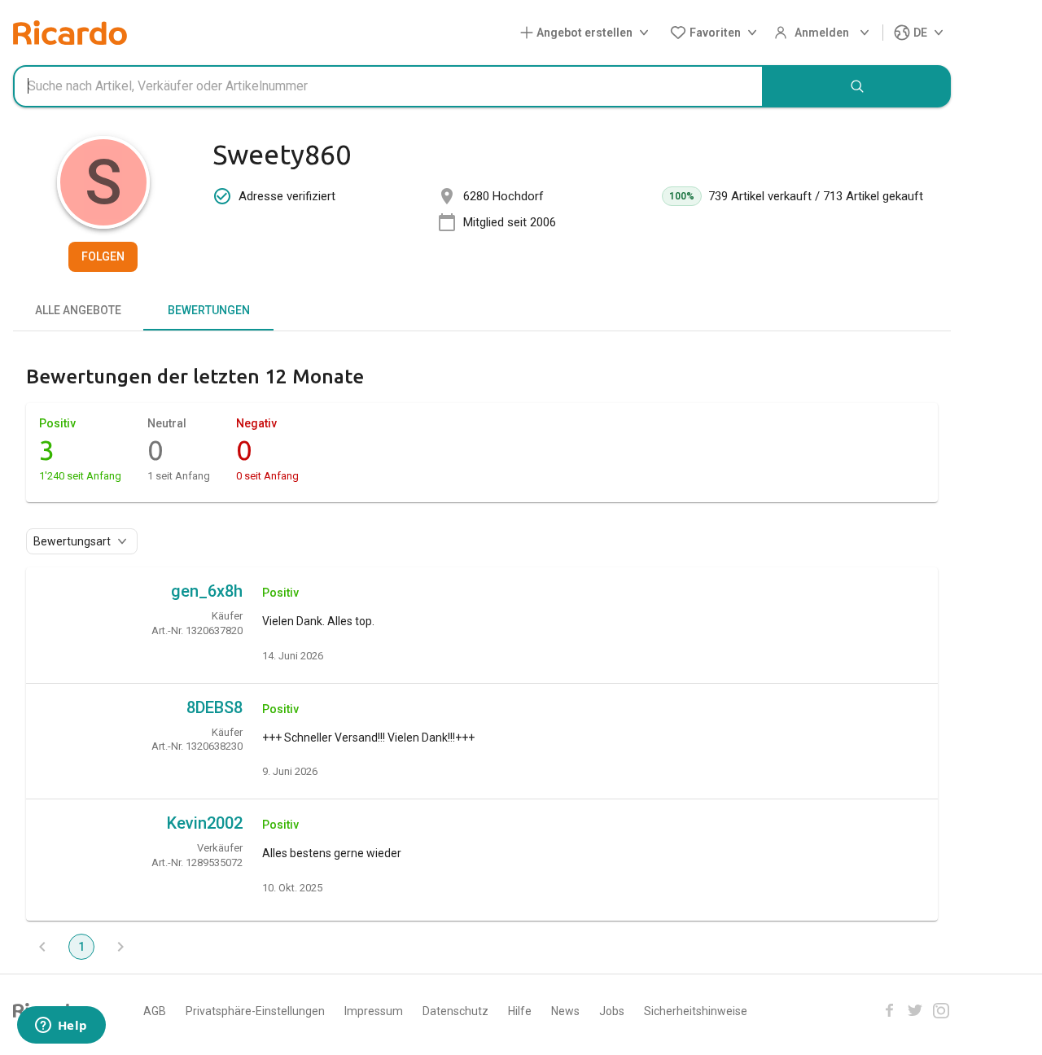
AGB (154, 1011)
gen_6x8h (207, 591)
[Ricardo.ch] (70, 32)
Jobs (611, 1011)
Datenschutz (455, 1011)
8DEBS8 (214, 707)
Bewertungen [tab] (209, 310)
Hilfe (520, 1011)
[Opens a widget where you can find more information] (61, 1026)
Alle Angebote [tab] (78, 310)
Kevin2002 (205, 823)
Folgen (103, 256)
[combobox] (388, 86)
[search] (857, 86)
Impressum (373, 1011)
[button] (587, 33)
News (565, 1011)
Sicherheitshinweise (695, 1011)
